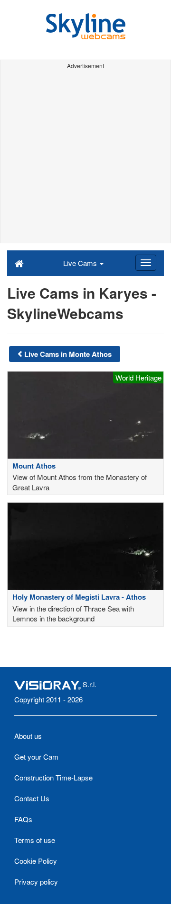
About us (28, 736)
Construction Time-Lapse (53, 777)
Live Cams (81, 263)
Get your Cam (36, 757)
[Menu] (145, 263)
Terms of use (34, 840)
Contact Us (31, 798)
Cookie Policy (35, 861)
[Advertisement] (85, 157)
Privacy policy (36, 881)
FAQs (23, 819)
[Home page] (19, 263)
